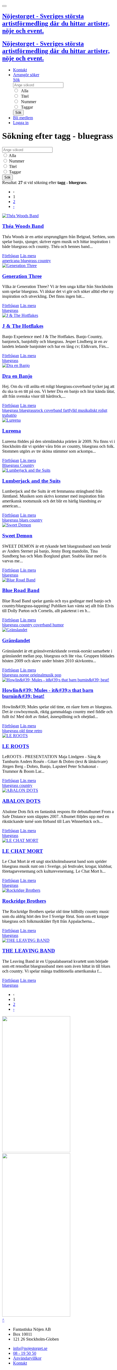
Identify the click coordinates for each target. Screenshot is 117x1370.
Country (27, 465)
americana (11, 260)
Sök (16, 79)
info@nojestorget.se (30, 1348)
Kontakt (20, 70)
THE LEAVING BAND (28, 951)
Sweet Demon (17, 535)
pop (58, 675)
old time (26, 730)
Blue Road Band (20, 590)
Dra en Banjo (17, 376)
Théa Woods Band (23, 226)
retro (38, 730)
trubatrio (9, 415)
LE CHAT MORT (22, 851)
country (44, 260)
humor (58, 625)
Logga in (21, 122)
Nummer (28, 101)
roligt (102, 410)
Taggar (26, 107)
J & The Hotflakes (22, 326)
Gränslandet (16, 640)
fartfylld (70, 410)
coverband (53, 410)
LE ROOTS (15, 746)
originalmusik (42, 675)
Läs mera (28, 255)
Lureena (11, 431)
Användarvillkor (27, 1358)
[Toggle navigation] (4, 6)
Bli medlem (23, 117)
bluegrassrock (31, 410)
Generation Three (22, 276)
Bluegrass (11, 465)
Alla (24, 90)
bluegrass (29, 260)
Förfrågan (10, 255)
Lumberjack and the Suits (31, 481)
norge (24, 675)
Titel (24, 96)
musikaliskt (88, 410)
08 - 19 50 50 (24, 1353)
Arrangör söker (26, 74)
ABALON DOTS (21, 801)
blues (24, 520)
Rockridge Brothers (24, 901)
